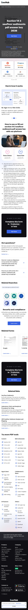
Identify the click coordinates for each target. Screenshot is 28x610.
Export (19, 521)
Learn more (14, 323)
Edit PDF (20, 442)
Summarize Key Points (8, 514)
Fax (18, 485)
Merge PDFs (21, 457)
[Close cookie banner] (25, 603)
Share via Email (21, 482)
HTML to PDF (7, 460)
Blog (2, 568)
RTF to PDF (7, 463)
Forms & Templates (6, 549)
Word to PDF (7, 442)
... (18, 603)
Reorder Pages (21, 463)
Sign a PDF (6, 475)
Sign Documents (5, 551)
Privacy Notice (18, 551)
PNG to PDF (7, 448)
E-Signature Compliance (21, 554)
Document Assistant (6, 505)
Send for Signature (6, 478)
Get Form (14, 36)
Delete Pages (21, 466)
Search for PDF (21, 518)
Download (20, 524)
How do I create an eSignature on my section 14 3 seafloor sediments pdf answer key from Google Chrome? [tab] (10, 262)
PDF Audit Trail (21, 505)
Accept (14, 606)
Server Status (4, 553)
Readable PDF (21, 515)
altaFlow (3, 577)
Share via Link (21, 479)
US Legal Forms (5, 574)
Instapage (3, 579)
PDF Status (20, 488)
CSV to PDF (7, 457)
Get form (14, 231)
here (12, 537)
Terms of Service (19, 549)
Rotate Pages (21, 460)
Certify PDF (20, 508)
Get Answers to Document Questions (8, 520)
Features (3, 558)
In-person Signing (8, 487)
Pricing (3, 554)
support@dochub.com (6, 587)
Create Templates (22, 491)
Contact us (4, 254)
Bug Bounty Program (20, 560)
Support (17, 556)
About (16, 547)
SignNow (3, 575)
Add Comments (21, 476)
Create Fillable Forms (21, 495)
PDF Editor (4, 547)
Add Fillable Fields (22, 448)
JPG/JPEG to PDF (8, 451)
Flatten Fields (21, 451)
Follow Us (5, 594)
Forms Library (4, 556)
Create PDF (20, 445)
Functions (3, 560)
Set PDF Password (20, 511)
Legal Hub (17, 553)
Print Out (20, 527)
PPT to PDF (7, 454)
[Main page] (5, 2)
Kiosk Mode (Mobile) (7, 490)
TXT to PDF (7, 445)
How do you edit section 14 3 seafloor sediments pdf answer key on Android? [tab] (9, 272)
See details (13, 48)
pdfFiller (3, 572)
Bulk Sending (7, 494)
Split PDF (20, 454)
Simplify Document (6, 510)
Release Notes (18, 558)
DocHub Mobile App (6, 570)
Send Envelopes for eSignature (8, 483)
